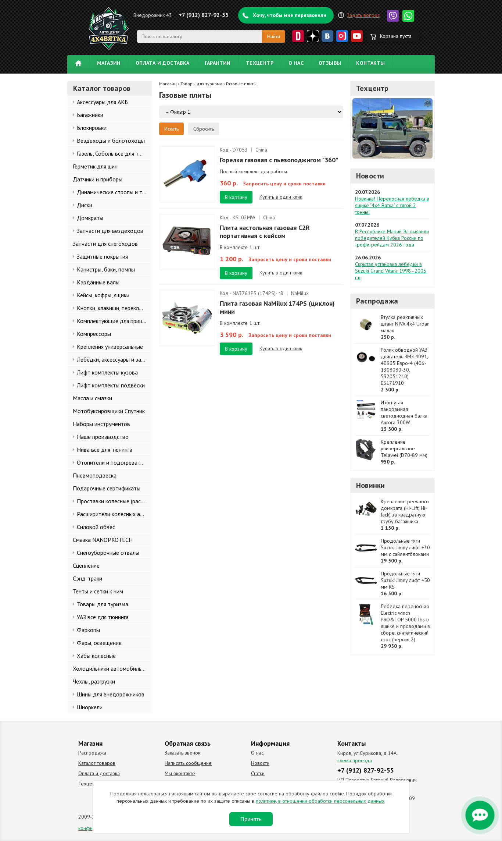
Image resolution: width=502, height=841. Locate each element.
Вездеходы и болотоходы (111, 140)
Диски (84, 205)
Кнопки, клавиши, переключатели (114, 308)
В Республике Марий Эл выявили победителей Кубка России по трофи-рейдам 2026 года (392, 238)
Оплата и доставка (163, 63)
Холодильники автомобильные (112, 668)
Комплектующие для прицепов (114, 320)
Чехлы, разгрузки (94, 681)
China (261, 149)
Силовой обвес (96, 526)
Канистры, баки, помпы (106, 269)
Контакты (370, 63)
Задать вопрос (363, 15)
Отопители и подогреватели (113, 462)
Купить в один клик (280, 197)
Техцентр (259, 63)
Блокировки (92, 127)
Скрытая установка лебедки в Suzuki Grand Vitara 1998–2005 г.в (390, 271)
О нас (296, 63)
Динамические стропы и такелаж (114, 192)
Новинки (370, 485)
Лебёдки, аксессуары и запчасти (114, 359)
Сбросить (203, 128)
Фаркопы (88, 630)
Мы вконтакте (180, 773)
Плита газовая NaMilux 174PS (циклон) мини (277, 307)
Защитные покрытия (102, 256)
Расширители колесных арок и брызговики (114, 514)
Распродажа (377, 301)
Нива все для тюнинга (104, 449)
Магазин (109, 63)
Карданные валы (98, 282)
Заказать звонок (182, 752)
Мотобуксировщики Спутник (109, 411)
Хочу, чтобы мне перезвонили (289, 15)
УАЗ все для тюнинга (103, 617)
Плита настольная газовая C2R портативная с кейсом (265, 231)
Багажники (90, 114)
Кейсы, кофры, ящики (103, 295)
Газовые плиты (241, 83)
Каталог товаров (96, 763)
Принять (251, 819)
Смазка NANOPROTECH (103, 539)
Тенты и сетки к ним (98, 591)
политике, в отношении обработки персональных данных (320, 801)
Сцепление (86, 565)
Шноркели (90, 707)
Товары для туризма (102, 604)
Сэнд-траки (87, 578)
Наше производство (103, 436)
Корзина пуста (396, 36)
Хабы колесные (96, 655)
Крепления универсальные (110, 346)
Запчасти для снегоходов (105, 243)
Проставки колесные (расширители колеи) (114, 501)
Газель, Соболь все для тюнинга (114, 153)
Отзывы (330, 63)
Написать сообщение (188, 763)
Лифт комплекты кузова (107, 372)
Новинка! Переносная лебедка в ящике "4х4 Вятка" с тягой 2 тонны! (392, 205)
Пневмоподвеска (94, 475)
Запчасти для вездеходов (110, 230)
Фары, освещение (99, 642)
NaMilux (300, 293)
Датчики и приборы (97, 179)
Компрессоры (94, 333)
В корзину (236, 197)
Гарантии (218, 63)
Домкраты (90, 217)
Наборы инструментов (101, 423)
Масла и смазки (92, 398)
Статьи (258, 773)
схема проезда (354, 760)
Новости (370, 176)
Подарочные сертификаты (106, 488)
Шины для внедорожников (110, 694)
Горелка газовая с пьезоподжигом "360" (279, 160)
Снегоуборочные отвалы (108, 552)
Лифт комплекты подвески (111, 385)
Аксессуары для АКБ (102, 102)
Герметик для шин (95, 166)
